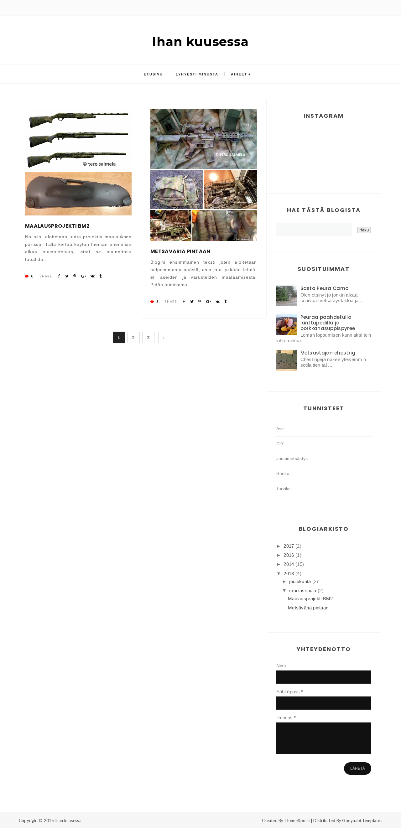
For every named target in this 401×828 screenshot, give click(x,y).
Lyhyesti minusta (197, 74)
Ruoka (282, 473)
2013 (289, 573)
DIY (280, 443)
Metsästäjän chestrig (328, 352)
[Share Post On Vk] (93, 276)
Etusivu (153, 74)
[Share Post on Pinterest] (74, 276)
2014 (289, 564)
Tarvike (283, 488)
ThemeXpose (297, 820)
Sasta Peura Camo (324, 288)
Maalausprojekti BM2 (57, 226)
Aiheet (239, 74)
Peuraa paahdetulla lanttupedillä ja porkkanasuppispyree (327, 323)
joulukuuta (300, 581)
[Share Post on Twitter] (67, 276)
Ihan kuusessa (200, 41)
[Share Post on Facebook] (59, 276)
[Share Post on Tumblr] (100, 276)
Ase (280, 428)
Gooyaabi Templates (362, 820)
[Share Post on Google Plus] (83, 276)
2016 (289, 555)
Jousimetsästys (292, 458)
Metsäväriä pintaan (180, 251)
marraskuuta (303, 590)
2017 (289, 546)
